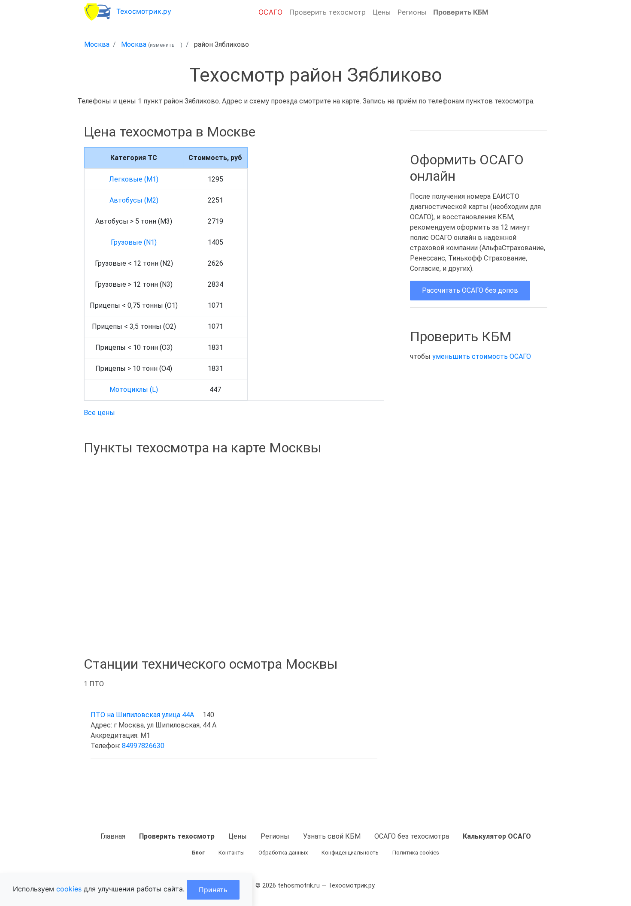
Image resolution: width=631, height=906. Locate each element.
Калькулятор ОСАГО (497, 836)
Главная (112, 836)
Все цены (99, 413)
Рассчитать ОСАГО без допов (470, 290)
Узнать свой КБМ (332, 836)
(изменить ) (165, 45)
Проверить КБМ (460, 12)
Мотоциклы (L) (133, 389)
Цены (382, 12)
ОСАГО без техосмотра (411, 836)
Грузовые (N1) (134, 242)
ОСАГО (270, 12)
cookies (69, 889)
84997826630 (143, 746)
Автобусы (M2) (133, 200)
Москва (96, 44)
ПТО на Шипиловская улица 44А (142, 715)
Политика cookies (415, 852)
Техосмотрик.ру (143, 11)
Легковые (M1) (133, 179)
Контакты (231, 852)
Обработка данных (283, 852)
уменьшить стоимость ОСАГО (481, 356)
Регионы (411, 12)
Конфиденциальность (350, 852)
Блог (198, 852)
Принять (213, 889)
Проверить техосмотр (327, 12)
